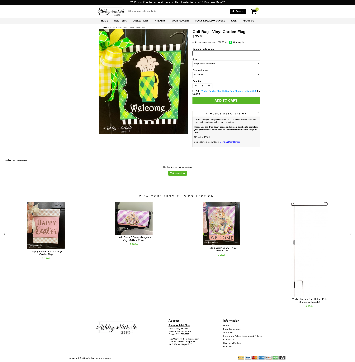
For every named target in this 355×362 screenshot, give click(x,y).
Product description (226, 114)
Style (194, 59)
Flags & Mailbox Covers (210, 20)
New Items (120, 20)
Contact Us (228, 339)
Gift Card (227, 346)
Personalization (200, 70)
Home (104, 20)
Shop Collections (231, 329)
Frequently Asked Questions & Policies (242, 336)
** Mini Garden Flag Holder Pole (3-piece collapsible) (228, 91)
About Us (248, 20)
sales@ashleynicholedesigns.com (183, 339)
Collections (140, 20)
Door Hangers (180, 20)
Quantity (196, 81)
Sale (234, 20)
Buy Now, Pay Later (232, 343)
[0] (252, 11)
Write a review (177, 173)
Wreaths (159, 20)
